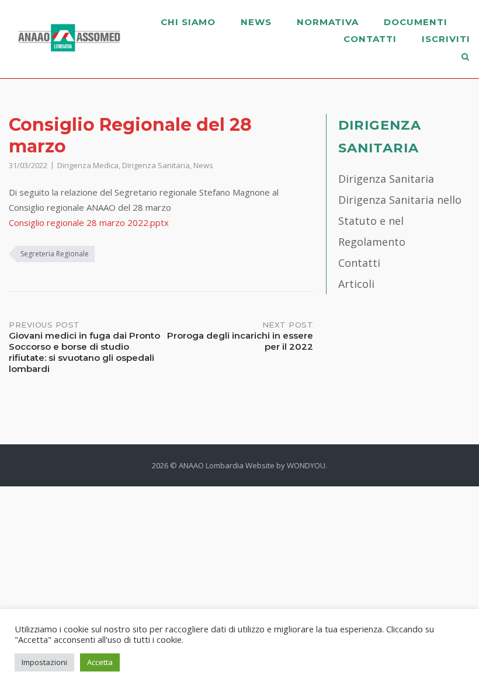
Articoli (356, 284)
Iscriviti (446, 38)
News (256, 21)
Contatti (370, 38)
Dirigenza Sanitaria (156, 165)
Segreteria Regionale (54, 254)
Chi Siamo (188, 21)
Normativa (328, 21)
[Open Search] (465, 58)
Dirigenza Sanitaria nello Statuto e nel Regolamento (399, 221)
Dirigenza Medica (88, 165)
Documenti (415, 21)
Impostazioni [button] (44, 662)
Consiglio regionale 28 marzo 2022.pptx (89, 222)
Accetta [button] (100, 662)
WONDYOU (306, 465)
